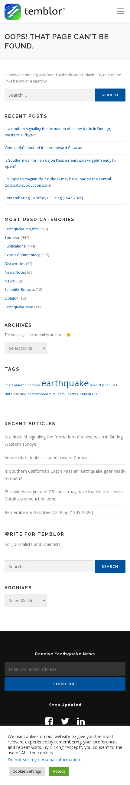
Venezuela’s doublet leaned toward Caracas (43, 147)
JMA (115, 385)
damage (34, 385)
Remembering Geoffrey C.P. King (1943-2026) (44, 198)
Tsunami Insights (65, 394)
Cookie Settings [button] (27, 771)
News (10, 281)
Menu (120, 11)
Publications (15, 246)
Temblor (12, 237)
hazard (95, 385)
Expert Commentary (22, 254)
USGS (96, 394)
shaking (25, 394)
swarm (46, 394)
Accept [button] (59, 771)
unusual (85, 394)
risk (16, 394)
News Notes (15, 272)
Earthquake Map (19, 307)
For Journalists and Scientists (33, 544)
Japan (106, 385)
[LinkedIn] (81, 721)
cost (8, 385)
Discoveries (15, 263)
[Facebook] (49, 721)
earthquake (65, 383)
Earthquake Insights (21, 229)
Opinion (11, 298)
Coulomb (19, 385)
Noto (8, 394)
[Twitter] (65, 721)
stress (36, 394)
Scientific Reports (20, 289)
